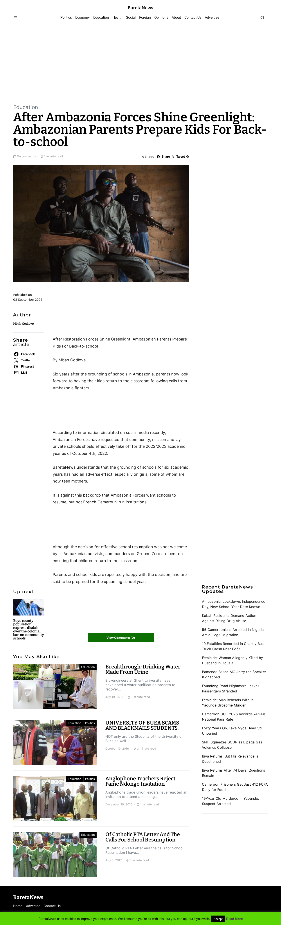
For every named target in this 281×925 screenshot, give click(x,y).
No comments (26, 156)
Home (17, 906)
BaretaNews (140, 7)
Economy (82, 17)
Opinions (161, 17)
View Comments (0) (120, 637)
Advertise (212, 17)
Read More (234, 919)
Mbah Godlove (23, 324)
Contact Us (192, 17)
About (176, 17)
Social (131, 17)
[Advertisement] (140, 64)
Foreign (145, 17)
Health (117, 17)
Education (101, 17)
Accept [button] (218, 919)
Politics (66, 17)
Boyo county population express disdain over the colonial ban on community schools (28, 629)
